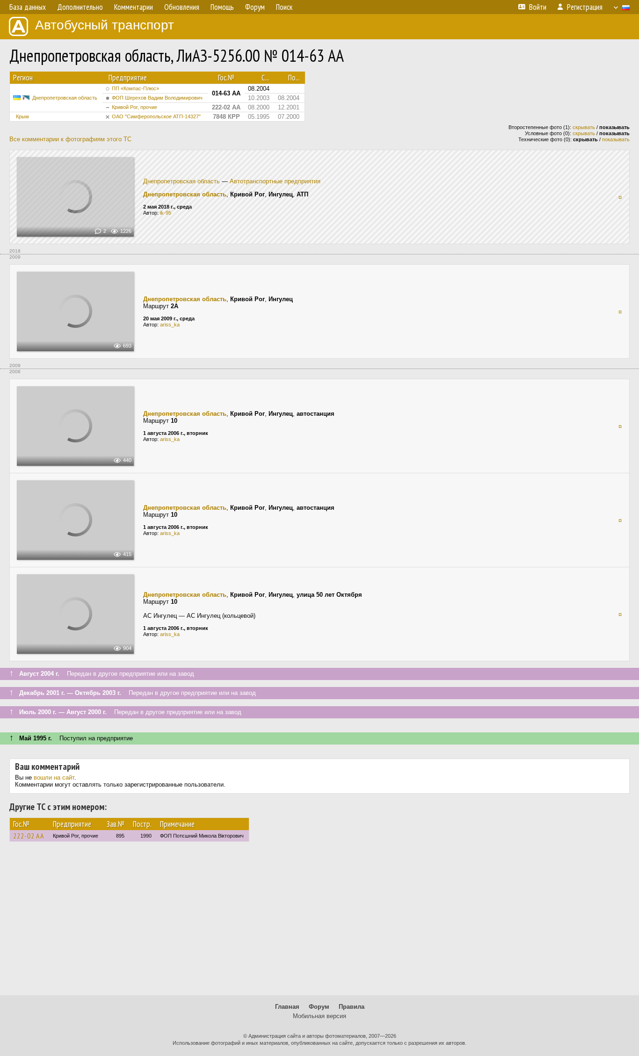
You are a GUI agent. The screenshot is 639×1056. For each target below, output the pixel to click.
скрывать (584, 127)
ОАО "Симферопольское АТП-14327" (156, 116)
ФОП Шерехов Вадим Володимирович (157, 98)
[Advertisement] (319, 922)
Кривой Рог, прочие (134, 107)
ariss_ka (170, 324)
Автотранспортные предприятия (275, 181)
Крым (22, 116)
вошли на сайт (54, 777)
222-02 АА (28, 835)
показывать (616, 139)
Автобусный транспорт (104, 25)
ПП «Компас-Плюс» (135, 88)
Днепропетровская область (64, 98)
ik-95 (165, 213)
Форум (319, 1006)
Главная (287, 1006)
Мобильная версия (319, 1016)
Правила (351, 1006)
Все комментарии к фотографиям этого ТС (70, 139)
